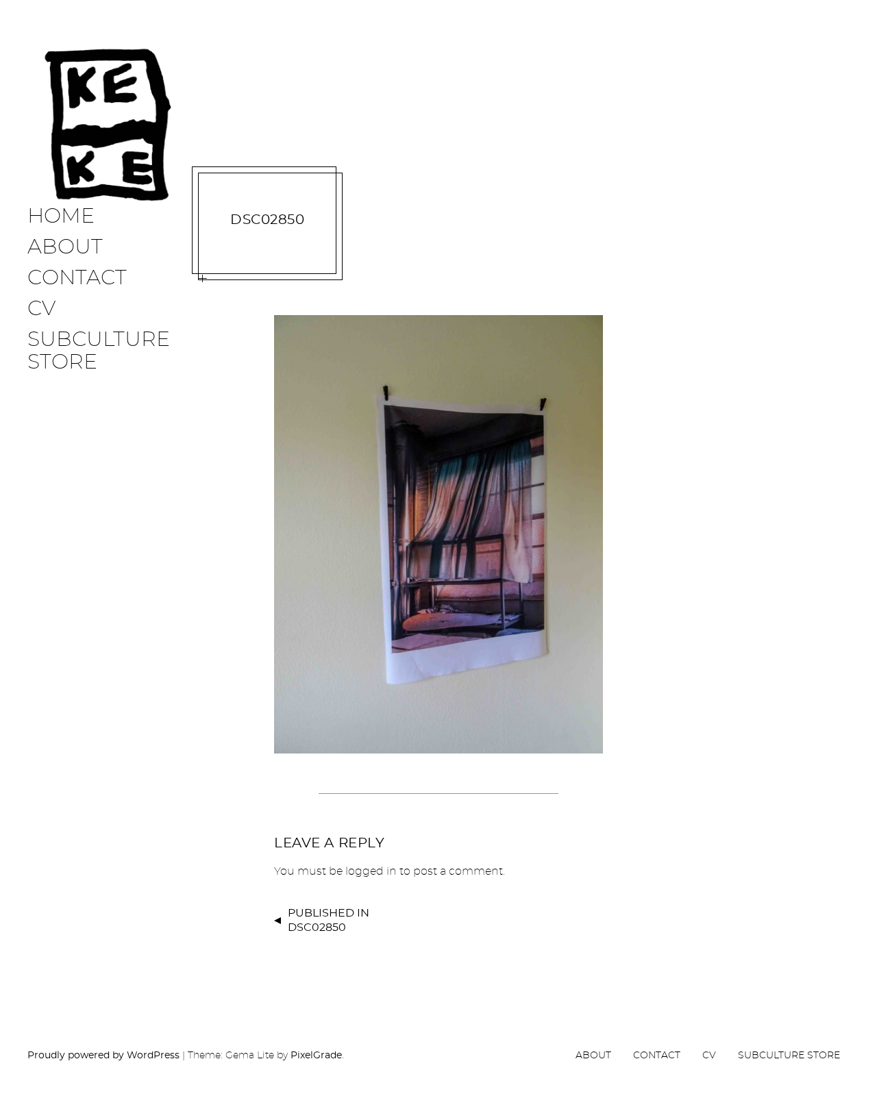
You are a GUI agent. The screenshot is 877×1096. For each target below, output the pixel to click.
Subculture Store (98, 351)
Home (61, 216)
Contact (77, 278)
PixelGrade (316, 1055)
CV (41, 309)
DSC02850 (267, 220)
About (65, 247)
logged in (371, 871)
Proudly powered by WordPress (103, 1055)
